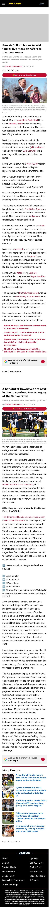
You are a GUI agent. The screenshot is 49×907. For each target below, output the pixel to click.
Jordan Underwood (13, 66)
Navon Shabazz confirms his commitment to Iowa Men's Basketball (25, 327)
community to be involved (27, 296)
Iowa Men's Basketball (27, 120)
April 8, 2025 (37, 187)
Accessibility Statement (13, 880)
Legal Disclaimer (37, 876)
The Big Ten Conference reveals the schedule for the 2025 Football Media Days (25, 350)
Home (4, 372)
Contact (5, 863)
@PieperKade (11, 583)
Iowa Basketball (15, 372)
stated (41, 225)
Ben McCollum (16, 123)
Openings (34, 858)
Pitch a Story (36, 867)
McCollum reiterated (29, 293)
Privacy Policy (8, 871)
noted (33, 256)
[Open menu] (3, 3)
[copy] (17, 70)
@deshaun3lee (12, 586)
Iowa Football (15, 842)
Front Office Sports (33, 209)
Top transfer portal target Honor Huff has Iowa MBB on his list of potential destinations (24, 342)
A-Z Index (34, 880)
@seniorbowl (32, 565)
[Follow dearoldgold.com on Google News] (43, 361)
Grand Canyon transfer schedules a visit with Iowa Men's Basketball (24, 333)
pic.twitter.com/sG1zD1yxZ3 (33, 590)
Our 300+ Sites (37, 863)
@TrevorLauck (12, 579)
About (5, 858)
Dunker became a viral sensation (17, 484)
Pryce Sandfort (38, 276)
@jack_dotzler (12, 576)
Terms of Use (36, 871)
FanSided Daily (9, 867)
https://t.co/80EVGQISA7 (14, 184)
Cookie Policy (8, 876)
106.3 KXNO (32, 164)
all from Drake (37, 147)
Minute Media (14, 891)
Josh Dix (33, 273)
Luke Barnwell (29, 151)
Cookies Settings (10, 884)
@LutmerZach (12, 590)
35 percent (35, 216)
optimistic (19, 249)
